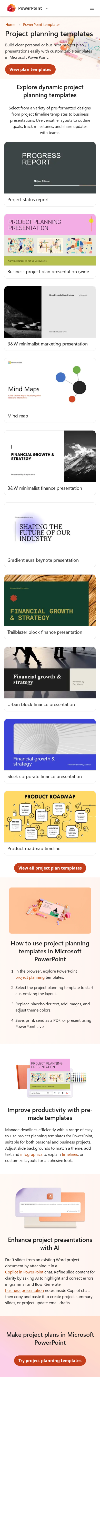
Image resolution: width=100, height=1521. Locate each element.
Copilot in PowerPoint (24, 1271)
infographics (31, 1154)
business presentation (24, 1290)
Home (10, 24)
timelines (70, 1154)
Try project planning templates (50, 1360)
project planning (30, 977)
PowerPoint (30, 8)
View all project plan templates (50, 868)
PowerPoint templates (42, 24)
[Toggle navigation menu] (92, 8)
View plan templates (30, 69)
